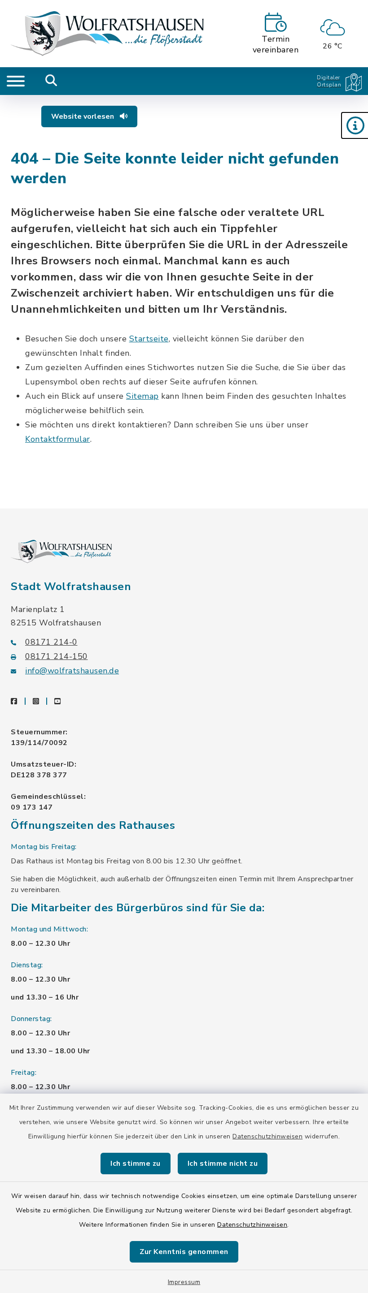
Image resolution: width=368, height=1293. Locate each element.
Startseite (149, 338)
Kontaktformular (57, 439)
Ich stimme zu (135, 1163)
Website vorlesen (83, 116)
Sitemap (142, 396)
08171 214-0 (51, 642)
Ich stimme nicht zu (223, 1163)
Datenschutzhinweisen (267, 1136)
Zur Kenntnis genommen (184, 1252)
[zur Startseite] (107, 33)
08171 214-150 (56, 656)
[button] (354, 125)
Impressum (184, 1282)
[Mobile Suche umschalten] (51, 81)
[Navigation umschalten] (15, 81)
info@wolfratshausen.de (72, 670)
